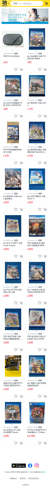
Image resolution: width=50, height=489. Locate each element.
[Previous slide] (4, 39)
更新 (43, 472)
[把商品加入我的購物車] (21, 69)
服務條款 (13, 478)
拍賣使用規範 (33, 478)
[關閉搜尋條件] (20, 3)
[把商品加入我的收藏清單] (15, 69)
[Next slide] (22, 39)
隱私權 (22, 478)
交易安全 (25, 484)
